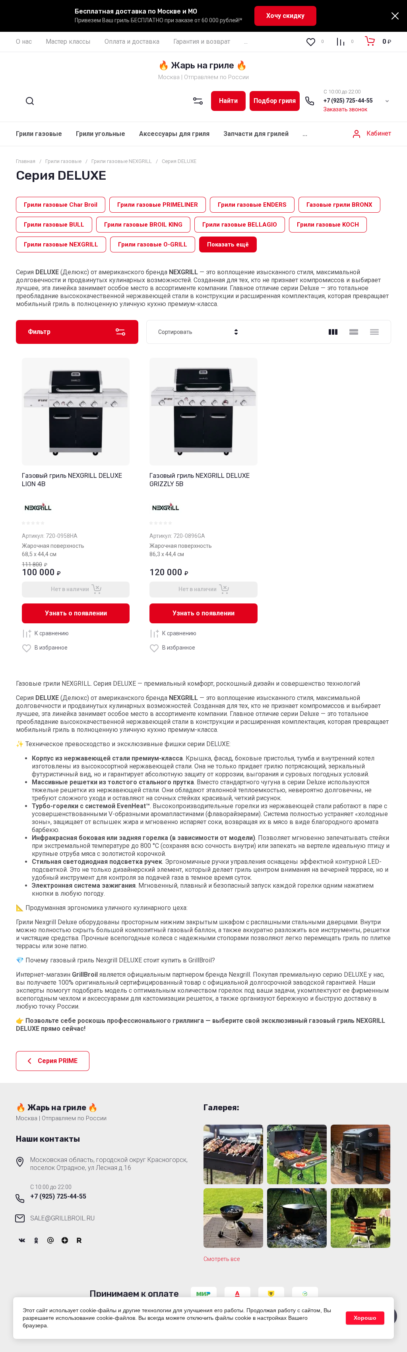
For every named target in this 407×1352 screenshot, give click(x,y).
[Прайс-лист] (374, 332)
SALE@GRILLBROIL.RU (62, 1218)
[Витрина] (333, 332)
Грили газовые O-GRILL (152, 244)
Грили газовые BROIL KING (143, 224)
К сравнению (52, 633)
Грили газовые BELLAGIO (239, 224)
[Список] (354, 332)
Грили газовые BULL (54, 224)
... (246, 41)
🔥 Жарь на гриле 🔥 (202, 65)
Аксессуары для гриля (174, 134)
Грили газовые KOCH (328, 224)
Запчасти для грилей (256, 134)
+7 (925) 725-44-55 (348, 100)
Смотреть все (222, 1259)
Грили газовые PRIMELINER (157, 204)
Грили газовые (39, 134)
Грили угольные (100, 134)
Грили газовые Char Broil (60, 204)
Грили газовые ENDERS (252, 204)
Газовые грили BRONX (339, 204)
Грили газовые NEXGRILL (61, 244)
